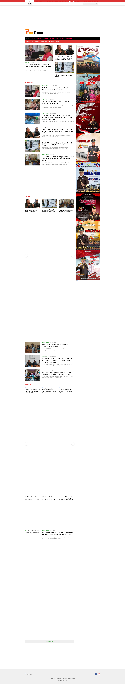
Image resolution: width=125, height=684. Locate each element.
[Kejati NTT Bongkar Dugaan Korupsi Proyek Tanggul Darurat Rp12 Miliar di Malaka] (64, 67)
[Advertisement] (62, 17)
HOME (27, 38)
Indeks (29, 3)
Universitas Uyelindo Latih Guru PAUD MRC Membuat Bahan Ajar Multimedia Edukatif (56, 373)
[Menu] (26, 4)
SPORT (57, 41)
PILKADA (62, 38)
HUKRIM (46, 38)
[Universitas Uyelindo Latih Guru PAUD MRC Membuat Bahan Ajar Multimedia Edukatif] (32, 375)
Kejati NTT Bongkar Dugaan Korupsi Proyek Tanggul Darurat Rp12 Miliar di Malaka (64, 75)
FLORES (43, 99)
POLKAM (52, 38)
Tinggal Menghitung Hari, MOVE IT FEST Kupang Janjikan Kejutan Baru (66, 498)
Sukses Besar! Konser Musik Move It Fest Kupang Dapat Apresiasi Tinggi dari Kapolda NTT (49, 498)
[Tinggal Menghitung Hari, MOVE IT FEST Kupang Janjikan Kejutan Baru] (66, 441)
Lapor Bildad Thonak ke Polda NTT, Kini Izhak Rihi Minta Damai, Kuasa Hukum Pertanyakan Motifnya (63, 58)
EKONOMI (39, 38)
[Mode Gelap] (99, 4)
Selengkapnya (49, 641)
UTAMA (31, 62)
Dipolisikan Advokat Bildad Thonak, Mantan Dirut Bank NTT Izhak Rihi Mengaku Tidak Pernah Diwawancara (57, 360)
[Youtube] (99, 674)
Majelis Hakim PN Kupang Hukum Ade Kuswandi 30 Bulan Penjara (66, 310)
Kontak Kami (71, 678)
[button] (96, 4)
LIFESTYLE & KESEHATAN (41, 41)
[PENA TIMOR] (34, 32)
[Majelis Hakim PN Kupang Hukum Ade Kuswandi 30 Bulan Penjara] (66, 253)
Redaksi (65, 678)
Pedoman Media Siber (56, 678)
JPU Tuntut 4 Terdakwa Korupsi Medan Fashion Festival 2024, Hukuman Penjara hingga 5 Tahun (58, 158)
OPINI (57, 38)
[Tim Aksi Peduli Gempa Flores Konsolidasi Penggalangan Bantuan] (32, 104)
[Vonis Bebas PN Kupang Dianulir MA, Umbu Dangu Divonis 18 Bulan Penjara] (39, 53)
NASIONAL (33, 38)
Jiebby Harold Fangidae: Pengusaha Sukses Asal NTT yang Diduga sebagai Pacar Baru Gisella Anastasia (31, 498)
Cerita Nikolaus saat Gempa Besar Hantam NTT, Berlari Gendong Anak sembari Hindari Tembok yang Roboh (78, 1)
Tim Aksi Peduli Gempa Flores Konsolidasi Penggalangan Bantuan (56, 102)
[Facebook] (96, 674)
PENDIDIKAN (69, 38)
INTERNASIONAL (29, 41)
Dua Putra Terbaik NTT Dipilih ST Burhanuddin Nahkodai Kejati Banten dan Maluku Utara (57, 533)
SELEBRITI (51, 41)
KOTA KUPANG (49, 127)
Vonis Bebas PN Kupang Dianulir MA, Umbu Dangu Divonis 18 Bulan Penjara (38, 66)
